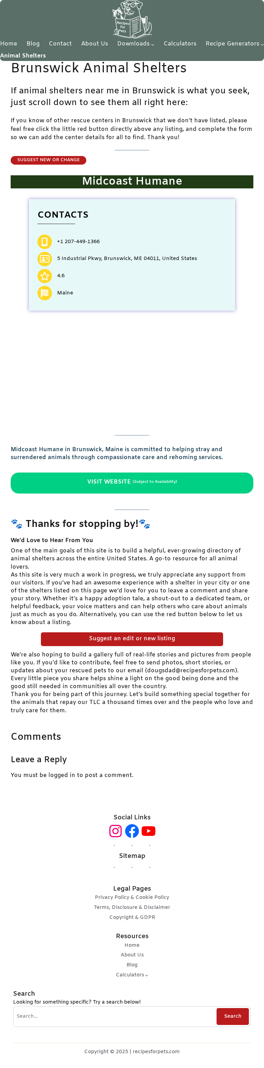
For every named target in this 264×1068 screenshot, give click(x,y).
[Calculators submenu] (146, 975)
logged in (61, 775)
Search (232, 1016)
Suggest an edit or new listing (132, 639)
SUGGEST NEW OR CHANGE (48, 160)
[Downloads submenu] (152, 44)
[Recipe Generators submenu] (262, 44)
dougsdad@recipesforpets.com (191, 671)
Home (8, 44)
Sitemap (132, 856)
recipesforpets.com (156, 1051)
